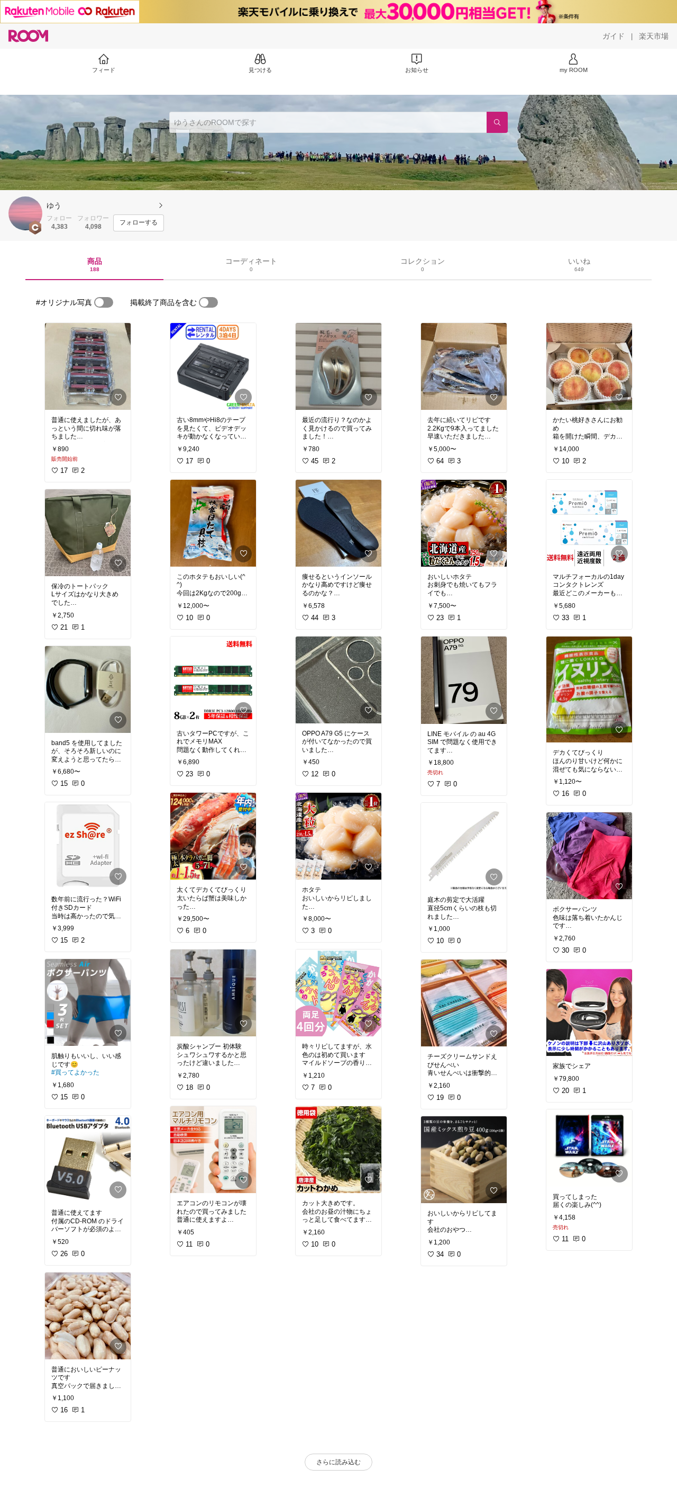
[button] (25, 213)
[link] (88, 366)
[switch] (103, 302)
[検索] (497, 122)
